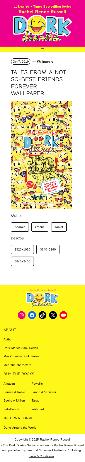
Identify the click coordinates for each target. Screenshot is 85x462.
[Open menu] (42, 49)
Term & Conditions (41, 456)
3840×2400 (22, 261)
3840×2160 (48, 249)
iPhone (40, 227)
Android (20, 227)
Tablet (59, 227)
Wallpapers (45, 61)
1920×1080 (22, 249)
